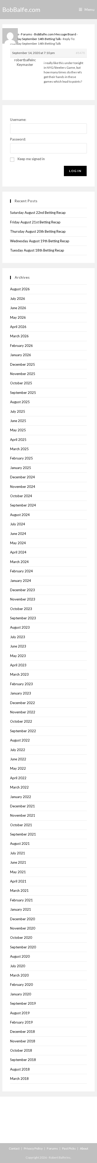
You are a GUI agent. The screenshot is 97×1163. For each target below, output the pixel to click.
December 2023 (22, 590)
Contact (14, 1148)
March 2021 (19, 890)
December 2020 (22, 919)
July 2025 (17, 411)
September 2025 (23, 393)
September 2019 (23, 1003)
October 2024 (21, 496)
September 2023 (23, 618)
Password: (18, 139)
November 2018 (22, 1041)
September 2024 (23, 505)
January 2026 (20, 355)
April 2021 (18, 881)
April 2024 (18, 552)
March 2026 (19, 336)
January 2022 (20, 797)
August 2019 (20, 1013)
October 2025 (21, 383)
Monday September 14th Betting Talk (35, 39)
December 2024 (22, 477)
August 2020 (20, 956)
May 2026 (18, 317)
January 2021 (20, 909)
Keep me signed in (31, 159)
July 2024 (17, 524)
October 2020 (21, 937)
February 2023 (21, 684)
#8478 (80, 53)
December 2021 (22, 806)
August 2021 (20, 843)
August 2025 (20, 402)
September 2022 (23, 731)
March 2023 (19, 674)
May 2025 (18, 430)
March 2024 (19, 562)
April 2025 (18, 440)
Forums (26, 34)
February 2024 (21, 571)
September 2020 (23, 947)
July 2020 (17, 966)
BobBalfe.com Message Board (55, 34)
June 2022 (18, 759)
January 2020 (20, 994)
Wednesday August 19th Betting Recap (39, 241)
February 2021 (21, 900)
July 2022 (17, 750)
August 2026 (20, 289)
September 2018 (23, 1060)
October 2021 (21, 825)
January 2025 (20, 468)
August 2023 (20, 627)
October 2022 (21, 721)
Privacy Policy (33, 1148)
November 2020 (22, 928)
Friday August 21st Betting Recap (35, 222)
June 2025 (18, 421)
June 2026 (18, 308)
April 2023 (18, 665)
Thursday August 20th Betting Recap (38, 231)
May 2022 (18, 768)
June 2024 (18, 534)
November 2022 (22, 712)
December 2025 (22, 364)
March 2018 (19, 1078)
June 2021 (18, 862)
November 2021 (22, 815)
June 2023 (18, 646)
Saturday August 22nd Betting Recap (38, 212)
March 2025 (19, 449)
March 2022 (19, 787)
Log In (75, 171)
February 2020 (21, 984)
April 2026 (18, 327)
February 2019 (21, 1022)
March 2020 (19, 975)
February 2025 (21, 458)
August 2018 (20, 1069)
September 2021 (23, 834)
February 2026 (21, 346)
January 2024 (20, 581)
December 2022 (22, 703)
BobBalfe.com (21, 9)
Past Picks (69, 1148)
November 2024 (22, 487)
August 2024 (20, 515)
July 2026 (17, 298)
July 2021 (17, 853)
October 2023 (21, 609)
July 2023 (17, 637)
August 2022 (20, 740)
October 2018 (21, 1050)
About (84, 1148)
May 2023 (18, 656)
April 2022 (18, 778)
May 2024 (18, 543)
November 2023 (22, 599)
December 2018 (22, 1031)
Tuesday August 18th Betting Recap (37, 250)
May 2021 (18, 872)
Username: (18, 120)
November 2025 (22, 374)
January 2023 (20, 693)
